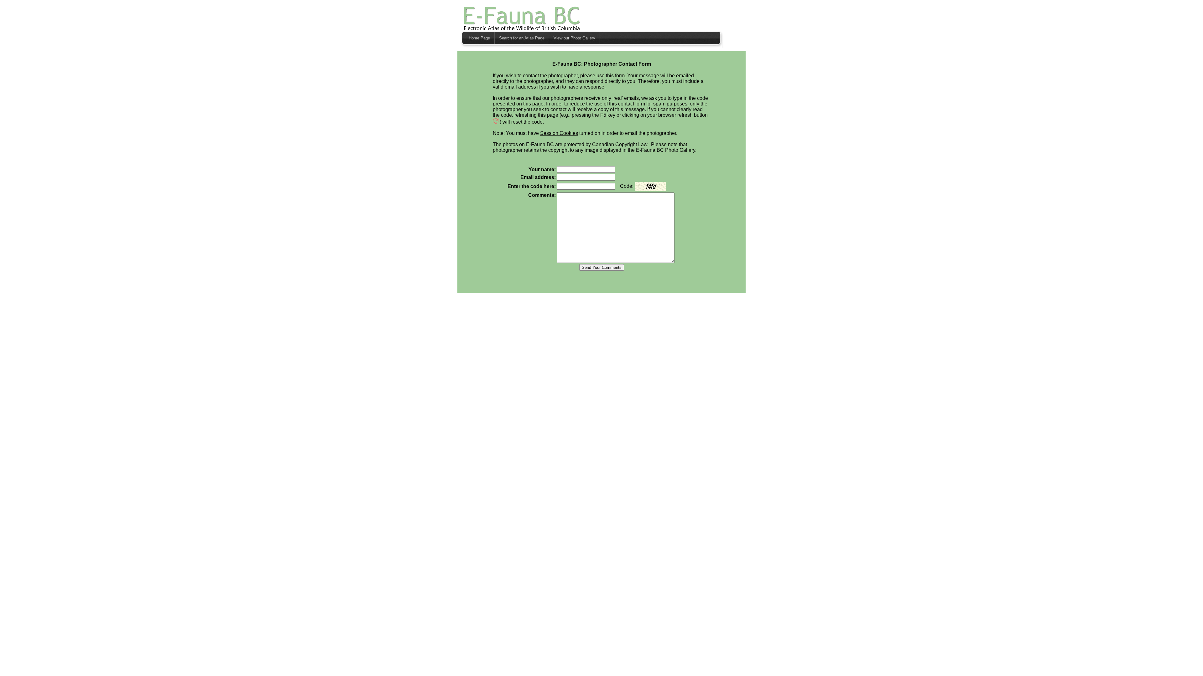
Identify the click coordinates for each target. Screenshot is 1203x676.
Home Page (479, 38)
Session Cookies (559, 133)
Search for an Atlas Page (521, 38)
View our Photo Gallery (574, 38)
